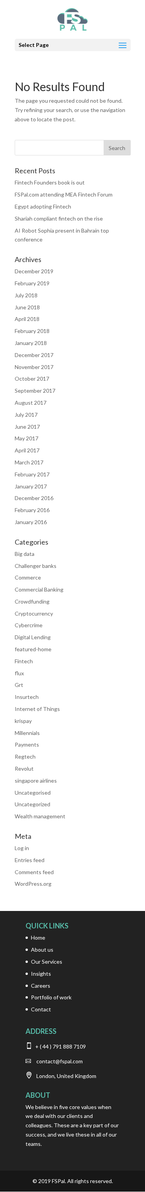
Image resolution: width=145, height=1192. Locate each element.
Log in (22, 848)
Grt (19, 684)
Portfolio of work (51, 997)
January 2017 (31, 486)
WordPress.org (33, 883)
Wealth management (40, 816)
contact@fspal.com (59, 1061)
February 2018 (32, 331)
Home (38, 937)
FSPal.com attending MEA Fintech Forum (64, 194)
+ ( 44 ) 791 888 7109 (60, 1046)
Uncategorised (33, 792)
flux (19, 673)
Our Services (46, 961)
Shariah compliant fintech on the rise (59, 218)
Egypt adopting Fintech (43, 206)
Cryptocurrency (34, 613)
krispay (23, 721)
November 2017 (34, 367)
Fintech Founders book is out (50, 182)
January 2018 (31, 343)
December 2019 (34, 271)
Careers (40, 985)
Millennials (27, 733)
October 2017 (32, 378)
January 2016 (31, 522)
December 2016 (34, 498)
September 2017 (35, 390)
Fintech (24, 661)
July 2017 (26, 414)
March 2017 (29, 462)
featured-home (33, 649)
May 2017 (26, 438)
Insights (41, 973)
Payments (27, 744)
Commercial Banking (39, 589)
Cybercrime (29, 625)
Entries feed (29, 860)
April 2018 (27, 319)
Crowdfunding (32, 601)
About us (42, 949)
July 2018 (26, 295)
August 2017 (30, 402)
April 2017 (27, 450)
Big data (24, 553)
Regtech (25, 756)
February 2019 (32, 283)
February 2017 (32, 474)
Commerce (28, 577)
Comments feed (34, 872)
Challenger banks (35, 565)
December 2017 (34, 355)
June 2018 (27, 307)
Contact (41, 1009)
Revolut (24, 768)
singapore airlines (36, 780)
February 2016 (32, 510)
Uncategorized (32, 804)
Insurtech (27, 696)
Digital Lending (33, 637)
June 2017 (27, 426)
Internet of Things (37, 709)
